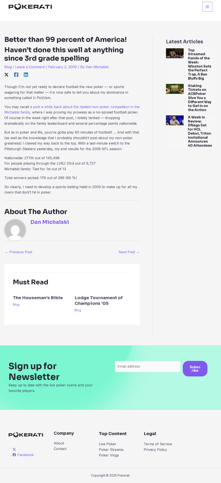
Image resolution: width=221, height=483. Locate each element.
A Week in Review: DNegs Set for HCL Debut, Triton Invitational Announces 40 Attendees (200, 131)
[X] (6, 74)
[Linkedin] (26, 74)
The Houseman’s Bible (38, 297)
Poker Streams (111, 449)
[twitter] (15, 449)
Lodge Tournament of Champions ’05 (99, 300)
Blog (8, 67)
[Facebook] (16, 74)
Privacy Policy (155, 449)
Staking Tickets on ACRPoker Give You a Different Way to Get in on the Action (199, 98)
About (59, 443)
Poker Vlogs (109, 455)
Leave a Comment (30, 67)
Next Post (129, 252)
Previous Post (18, 252)
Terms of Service (158, 444)
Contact (60, 449)
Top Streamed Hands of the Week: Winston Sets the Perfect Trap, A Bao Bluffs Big (199, 64)
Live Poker (107, 444)
